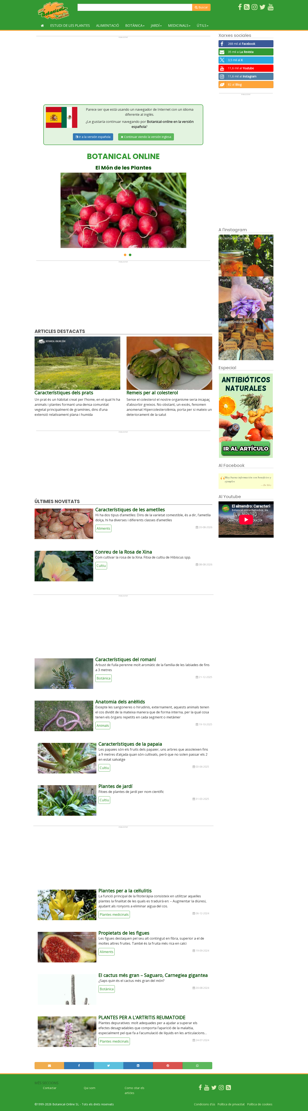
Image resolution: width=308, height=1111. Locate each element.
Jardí (155, 25)
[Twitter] (214, 1088)
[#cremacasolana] (246, 261)
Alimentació (107, 25)
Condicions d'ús (204, 1104)
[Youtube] (206, 1088)
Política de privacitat (231, 1104)
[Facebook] (200, 1088)
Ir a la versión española (94, 137)
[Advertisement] (123, 67)
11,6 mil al (241, 68)
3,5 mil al (235, 60)
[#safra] (246, 303)
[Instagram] (221, 1088)
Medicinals (178, 25)
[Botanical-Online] (54, 10)
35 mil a (241, 52)
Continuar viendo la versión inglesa (147, 137)
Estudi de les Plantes (70, 25)
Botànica (133, 25)
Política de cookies (259, 1104)
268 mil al (241, 44)
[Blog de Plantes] (228, 1088)
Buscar (203, 7)
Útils (201, 25)
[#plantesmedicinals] (246, 345)
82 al (235, 84)
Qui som (89, 1088)
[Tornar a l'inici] (42, 25)
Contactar (49, 1088)
